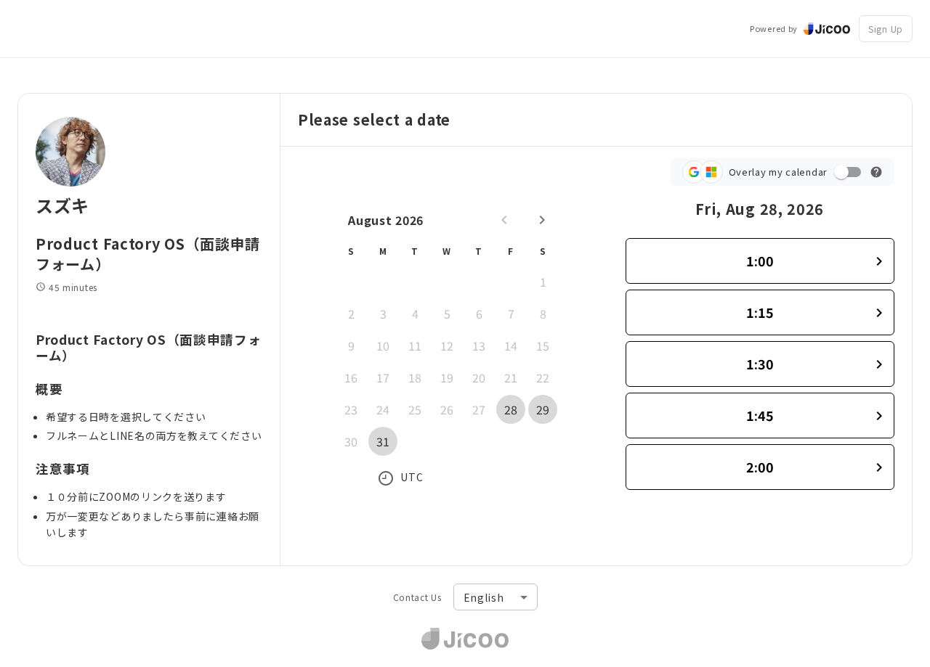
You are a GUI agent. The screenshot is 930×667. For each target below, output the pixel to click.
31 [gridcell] (382, 441)
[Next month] (542, 220)
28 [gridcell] (510, 409)
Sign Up (885, 28)
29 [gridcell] (542, 409)
